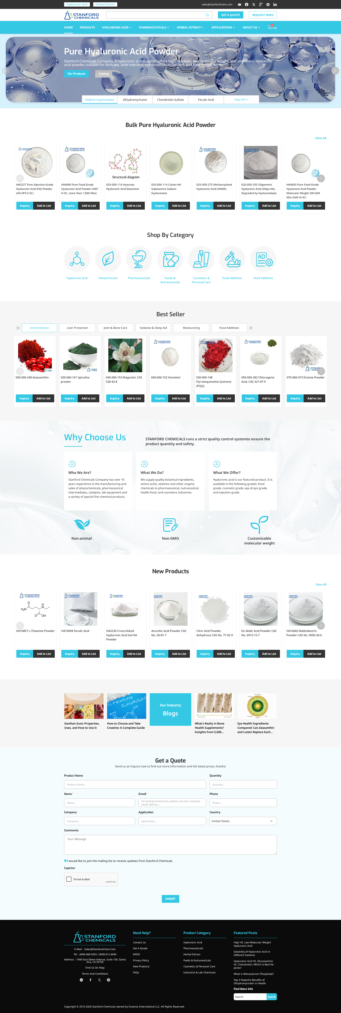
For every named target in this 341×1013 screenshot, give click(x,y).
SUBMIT (170, 899)
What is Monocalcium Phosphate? (254, 973)
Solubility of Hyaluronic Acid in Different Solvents (252, 953)
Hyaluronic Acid (76, 4)
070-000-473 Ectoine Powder (306, 377)
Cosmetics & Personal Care (199, 966)
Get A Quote (140, 948)
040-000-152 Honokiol (165, 377)
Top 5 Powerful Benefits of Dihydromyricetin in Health (250, 981)
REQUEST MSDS (263, 15)
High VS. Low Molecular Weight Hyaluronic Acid (252, 944)
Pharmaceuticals (152, 27)
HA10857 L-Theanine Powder (35, 631)
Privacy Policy (141, 960)
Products (87, 27)
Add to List (44, 206)
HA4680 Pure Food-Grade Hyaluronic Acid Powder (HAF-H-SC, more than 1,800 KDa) (80, 189)
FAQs (136, 972)
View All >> (241, 99)
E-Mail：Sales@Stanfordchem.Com (95, 949)
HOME (68, 27)
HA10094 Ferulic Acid (75, 631)
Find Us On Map (95, 967)
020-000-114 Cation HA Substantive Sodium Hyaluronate (166, 189)
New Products (141, 966)
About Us (250, 27)
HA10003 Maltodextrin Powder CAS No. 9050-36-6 (304, 633)
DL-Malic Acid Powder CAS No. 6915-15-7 (259, 633)
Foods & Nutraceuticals (197, 960)
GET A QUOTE (230, 15)
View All (321, 138)
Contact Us (139, 942)
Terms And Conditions (95, 973)
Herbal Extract (105, 4)
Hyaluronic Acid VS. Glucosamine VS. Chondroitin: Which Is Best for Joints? (254, 964)
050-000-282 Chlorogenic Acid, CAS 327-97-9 (258, 379)
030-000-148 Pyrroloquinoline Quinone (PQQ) (213, 381)
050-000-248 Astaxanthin (32, 377)
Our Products (76, 74)
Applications (222, 27)
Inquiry (24, 206)
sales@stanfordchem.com (217, 4)
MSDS (136, 954)
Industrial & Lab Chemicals (199, 972)
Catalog (104, 74)
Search (272, 996)
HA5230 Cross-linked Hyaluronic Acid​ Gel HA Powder (121, 635)
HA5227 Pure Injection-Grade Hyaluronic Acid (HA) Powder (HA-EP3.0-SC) (34, 189)
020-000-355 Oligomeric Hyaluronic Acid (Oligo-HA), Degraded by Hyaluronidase (259, 189)
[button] (335, 71)
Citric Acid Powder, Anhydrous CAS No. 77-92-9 (214, 633)
